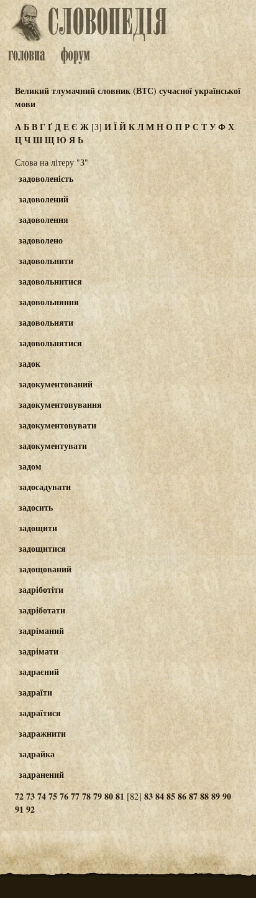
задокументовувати (57, 425)
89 (215, 796)
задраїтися (40, 712)
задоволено (41, 240)
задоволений (43, 199)
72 (19, 796)
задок (29, 363)
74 (41, 796)
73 (30, 796)
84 (159, 796)
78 (86, 796)
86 (182, 796)
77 (75, 796)
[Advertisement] (208, 226)
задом (30, 466)
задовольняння (49, 301)
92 (30, 809)
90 (226, 796)
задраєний (39, 671)
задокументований (56, 383)
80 (108, 796)
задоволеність (46, 178)
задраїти (35, 692)
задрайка (37, 753)
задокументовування (60, 404)
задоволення (43, 219)
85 (171, 796)
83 (148, 796)
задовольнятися (50, 342)
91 (19, 809)
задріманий (41, 630)
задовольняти (46, 322)
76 (64, 796)
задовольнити (46, 260)
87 (193, 796)
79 (97, 796)
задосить (36, 507)
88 (204, 796)
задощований (45, 568)
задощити (38, 527)
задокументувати (53, 445)
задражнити (42, 733)
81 (120, 796)
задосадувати (45, 486)
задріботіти (41, 589)
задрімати (38, 651)
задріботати (42, 610)
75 (52, 796)
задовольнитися (50, 281)
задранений (41, 774)
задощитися (42, 548)
